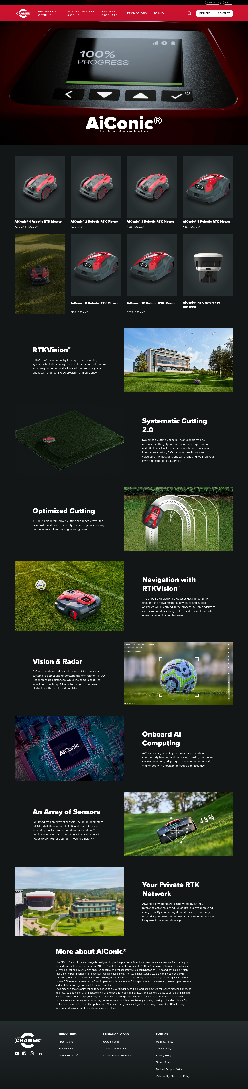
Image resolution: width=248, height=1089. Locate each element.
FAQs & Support (112, 1042)
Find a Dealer (66, 1049)
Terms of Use (163, 1062)
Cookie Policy (163, 1049)
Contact (224, 13)
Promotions (137, 13)
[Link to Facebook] (24, 1053)
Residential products (110, 13)
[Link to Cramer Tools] (23, 13)
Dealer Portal (66, 1055)
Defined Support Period (169, 1069)
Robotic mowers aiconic (80, 13)
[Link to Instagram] (32, 1053)
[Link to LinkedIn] (40, 1053)
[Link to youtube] (17, 1053)
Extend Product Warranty (117, 1055)
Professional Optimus (49, 13)
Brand (159, 13)
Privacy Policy (163, 1055)
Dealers (204, 13)
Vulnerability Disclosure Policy (173, 1076)
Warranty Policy (164, 1042)
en (226, 3)
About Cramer (66, 1042)
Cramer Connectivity (114, 1049)
